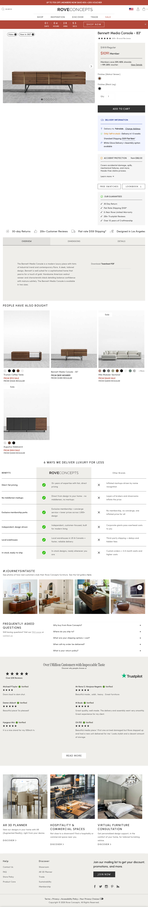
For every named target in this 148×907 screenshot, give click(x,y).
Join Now (104, 874)
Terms (47, 898)
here (89, 574)
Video (11, 34)
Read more (74, 755)
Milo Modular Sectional (109, 374)
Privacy (55, 898)
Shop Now (94, 24)
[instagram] (106, 886)
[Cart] (144, 9)
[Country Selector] (131, 9)
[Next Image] (91, 66)
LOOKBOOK (133, 186)
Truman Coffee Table (14, 374)
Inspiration (58, 17)
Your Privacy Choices (90, 898)
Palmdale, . (127, 129)
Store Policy (8, 876)
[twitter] (100, 886)
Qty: (103, 96)
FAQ (5, 871)
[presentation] (8, 587)
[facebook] (94, 886)
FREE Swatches (109, 186)
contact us (8, 635)
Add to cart (121, 108)
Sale (108, 17)
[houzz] (117, 886)
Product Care (9, 881)
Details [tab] (121, 241)
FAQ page (36, 632)
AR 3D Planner (45, 871)
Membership (45, 886)
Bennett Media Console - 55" (64, 371)
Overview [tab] (27, 241)
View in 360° (25, 34)
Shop (40, 17)
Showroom (44, 867)
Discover (78, 17)
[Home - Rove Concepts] (74, 9)
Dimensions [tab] (74, 241)
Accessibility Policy (69, 898)
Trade (94, 17)
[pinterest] (112, 886)
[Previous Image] (6, 66)
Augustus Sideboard (13, 446)
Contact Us (8, 867)
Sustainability (45, 881)
